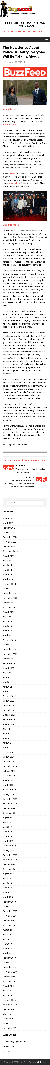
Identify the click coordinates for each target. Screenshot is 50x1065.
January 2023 (8, 644)
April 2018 (7, 892)
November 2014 (10, 1028)
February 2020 (9, 789)
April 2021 (7, 742)
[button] (46, 39)
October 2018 (9, 864)
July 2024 (7, 560)
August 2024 (8, 556)
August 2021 (8, 724)
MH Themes (41, 1062)
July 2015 (7, 1014)
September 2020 (10, 775)
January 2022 (8, 700)
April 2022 (7, 686)
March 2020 (8, 785)
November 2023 (10, 598)
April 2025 (7, 518)
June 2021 (7, 733)
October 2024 (9, 546)
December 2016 (10, 967)
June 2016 (7, 995)
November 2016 (10, 971)
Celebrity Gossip (10, 1046)
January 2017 (8, 962)
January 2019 (8, 850)
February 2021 (9, 752)
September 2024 (10, 551)
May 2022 (7, 682)
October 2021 (9, 714)
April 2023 (7, 630)
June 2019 (7, 827)
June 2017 (7, 939)
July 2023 (7, 616)
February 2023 (9, 640)
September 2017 (10, 925)
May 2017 (7, 943)
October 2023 (9, 602)
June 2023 (7, 621)
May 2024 (7, 570)
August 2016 (8, 986)
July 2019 (7, 822)
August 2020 (8, 780)
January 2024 (8, 588)
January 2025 (8, 532)
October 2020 (9, 771)
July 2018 (7, 878)
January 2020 (8, 794)
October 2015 (9, 1009)
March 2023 (8, 635)
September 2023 (10, 607)
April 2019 (7, 836)
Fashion (6, 1051)
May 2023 (7, 626)
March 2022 (8, 691)
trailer (13, 173)
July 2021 (7, 728)
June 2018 (7, 883)
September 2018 (10, 869)
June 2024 (7, 565)
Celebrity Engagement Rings (15, 1041)
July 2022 (7, 672)
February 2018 (9, 901)
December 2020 (10, 761)
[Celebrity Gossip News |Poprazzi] (18, 16)
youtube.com (9, 124)
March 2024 (8, 579)
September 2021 (10, 719)
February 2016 (9, 1000)
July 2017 (7, 934)
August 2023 (8, 612)
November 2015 (10, 1004)
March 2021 (8, 747)
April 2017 (7, 948)
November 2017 (10, 915)
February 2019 (9, 845)
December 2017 (10, 911)
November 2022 (10, 654)
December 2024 (10, 537)
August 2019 (8, 817)
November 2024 (10, 541)
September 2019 (10, 813)
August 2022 (8, 668)
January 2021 (8, 756)
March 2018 (8, 897)
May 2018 (7, 887)
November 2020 (10, 766)
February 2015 (9, 1018)
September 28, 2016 (13, 62)
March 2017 (8, 953)
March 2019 (8, 841)
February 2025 (9, 527)
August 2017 (8, 929)
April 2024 (7, 574)
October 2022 (9, 658)
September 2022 (10, 663)
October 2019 (9, 808)
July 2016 (7, 990)
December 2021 (10, 705)
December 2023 (10, 593)
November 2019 (10, 803)
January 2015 (8, 1023)
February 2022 (9, 696)
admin (28, 62)
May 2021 (7, 738)
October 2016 (9, 976)
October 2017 (9, 920)
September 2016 (10, 981)
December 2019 (10, 799)
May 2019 (7, 831)
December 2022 (10, 649)
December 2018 (10, 855)
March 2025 (8, 523)
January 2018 (8, 906)
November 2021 (10, 710)
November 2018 (10, 859)
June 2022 (7, 677)
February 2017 (9, 957)
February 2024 (9, 584)
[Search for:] (25, 502)
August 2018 (8, 873)
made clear (14, 183)
